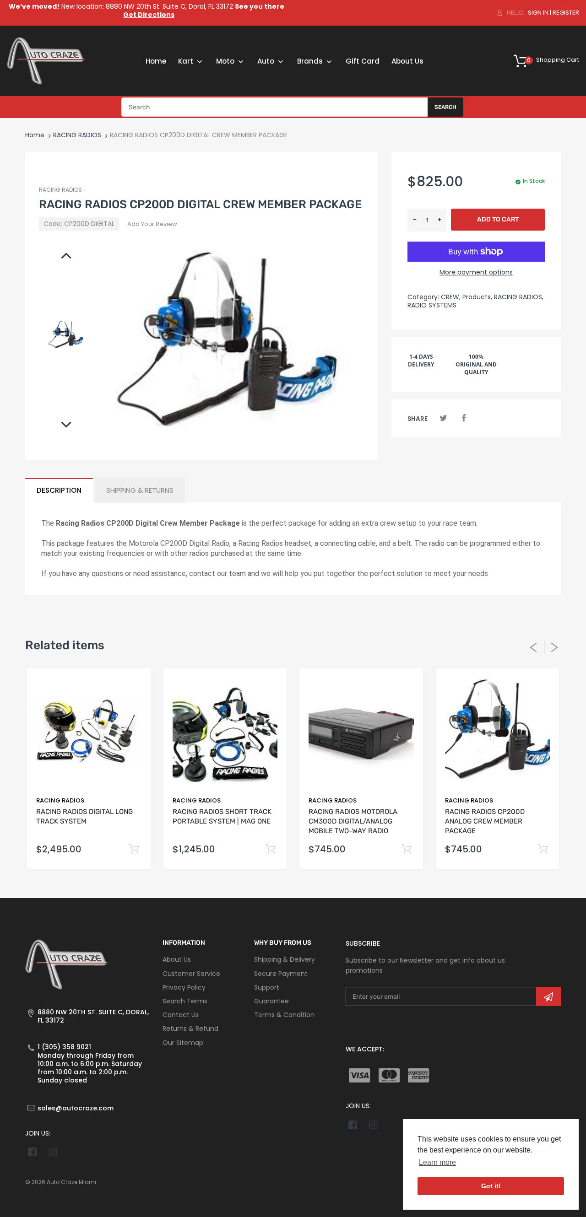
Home (34, 135)
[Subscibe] (548, 996)
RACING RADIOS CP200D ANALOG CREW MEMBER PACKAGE (485, 821)
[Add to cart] (134, 849)
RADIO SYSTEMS (431, 305)
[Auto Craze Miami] (46, 60)
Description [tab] (59, 490)
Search (445, 107)
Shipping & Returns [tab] (140, 490)
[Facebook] (463, 417)
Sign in (538, 12)
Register (566, 12)
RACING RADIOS (77, 135)
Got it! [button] (491, 1186)
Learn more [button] (437, 1162)
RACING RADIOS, (518, 297)
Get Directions (148, 14)
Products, (477, 297)
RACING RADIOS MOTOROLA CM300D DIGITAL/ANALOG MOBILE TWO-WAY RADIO (353, 821)
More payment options (476, 272)
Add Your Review (152, 224)
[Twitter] (443, 417)
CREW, (451, 297)
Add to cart (498, 219)
